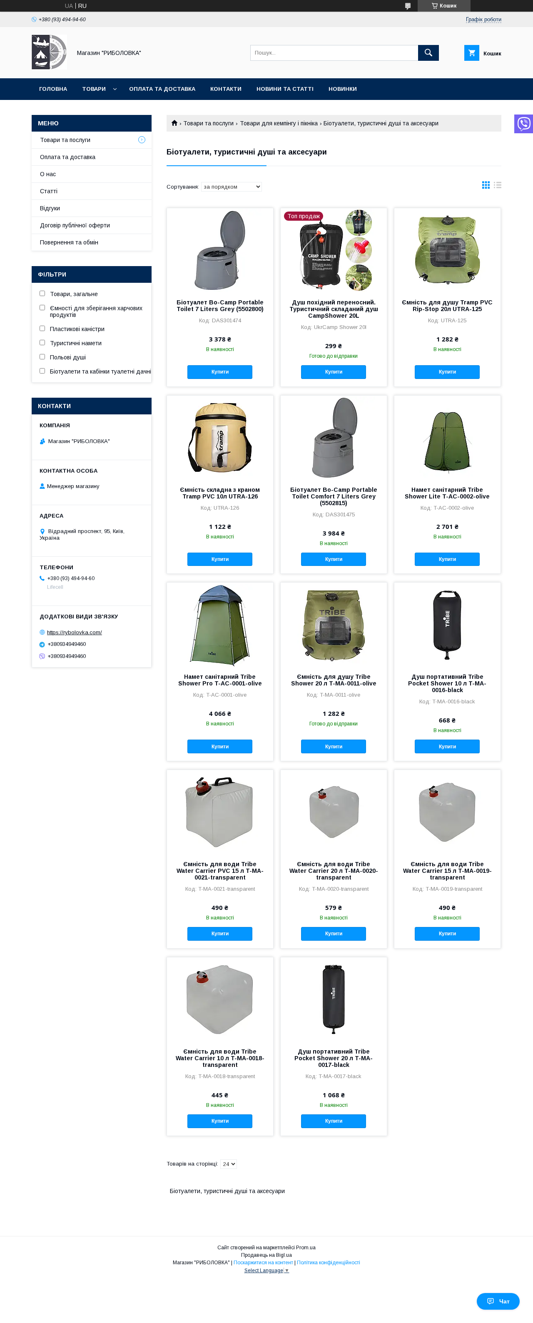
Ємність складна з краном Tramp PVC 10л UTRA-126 (220, 493)
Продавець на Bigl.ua (266, 1255)
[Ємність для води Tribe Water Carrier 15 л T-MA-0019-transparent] (447, 811)
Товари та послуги (208, 123)
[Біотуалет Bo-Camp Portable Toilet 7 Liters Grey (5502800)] (220, 250)
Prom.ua (306, 1248)
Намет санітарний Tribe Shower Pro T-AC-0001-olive (220, 680)
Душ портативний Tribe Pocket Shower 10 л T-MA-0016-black (447, 683)
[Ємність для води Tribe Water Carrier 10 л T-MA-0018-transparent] (220, 999)
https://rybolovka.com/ (74, 632)
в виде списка (497, 187)
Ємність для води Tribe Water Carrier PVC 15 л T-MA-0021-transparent (220, 871)
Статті (48, 191)
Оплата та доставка (162, 89)
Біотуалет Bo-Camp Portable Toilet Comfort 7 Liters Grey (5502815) (333, 496)
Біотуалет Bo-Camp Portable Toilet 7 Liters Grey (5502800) (220, 305)
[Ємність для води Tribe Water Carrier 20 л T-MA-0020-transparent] (334, 811)
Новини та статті (285, 89)
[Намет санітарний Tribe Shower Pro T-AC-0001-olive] (220, 624)
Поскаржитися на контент (263, 1263)
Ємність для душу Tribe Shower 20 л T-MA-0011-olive (333, 680)
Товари (94, 89)
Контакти (226, 89)
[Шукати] (428, 53)
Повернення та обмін (69, 242)
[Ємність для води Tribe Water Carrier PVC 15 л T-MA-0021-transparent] (220, 811)
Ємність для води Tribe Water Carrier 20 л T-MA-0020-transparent (333, 871)
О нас (48, 174)
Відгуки (50, 208)
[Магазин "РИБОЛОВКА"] (49, 67)
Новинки (343, 89)
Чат (504, 1301)
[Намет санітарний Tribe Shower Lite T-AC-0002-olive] (447, 437)
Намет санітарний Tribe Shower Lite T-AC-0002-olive (447, 493)
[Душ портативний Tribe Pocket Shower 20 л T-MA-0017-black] (334, 999)
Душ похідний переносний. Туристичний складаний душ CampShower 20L (333, 309)
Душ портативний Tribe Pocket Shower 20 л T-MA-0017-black (333, 1058)
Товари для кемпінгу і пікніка (279, 123)
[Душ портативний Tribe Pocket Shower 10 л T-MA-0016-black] (447, 624)
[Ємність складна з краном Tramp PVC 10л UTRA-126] (220, 437)
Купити (220, 372)
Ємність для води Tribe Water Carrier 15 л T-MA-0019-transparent (447, 871)
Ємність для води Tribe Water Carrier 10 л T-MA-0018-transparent (220, 1058)
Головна (53, 89)
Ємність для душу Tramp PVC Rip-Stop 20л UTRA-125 (447, 305)
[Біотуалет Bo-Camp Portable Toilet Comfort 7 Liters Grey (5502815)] (334, 437)
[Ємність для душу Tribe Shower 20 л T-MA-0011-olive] (334, 624)
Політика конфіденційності (328, 1263)
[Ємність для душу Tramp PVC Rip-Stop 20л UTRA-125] (447, 250)
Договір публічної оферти (75, 225)
